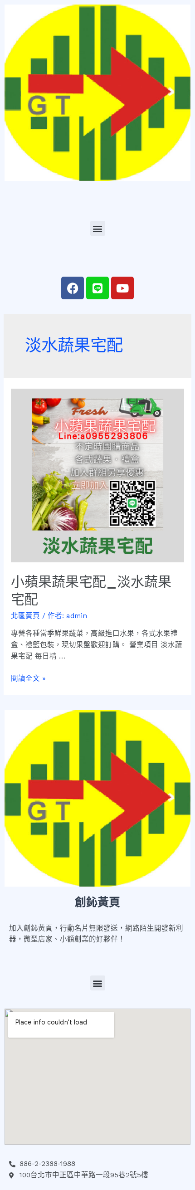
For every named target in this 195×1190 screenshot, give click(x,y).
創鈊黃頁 (97, 902)
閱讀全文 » (28, 678)
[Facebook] (72, 288)
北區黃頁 (25, 616)
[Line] (97, 288)
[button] (97, 228)
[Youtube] (122, 288)
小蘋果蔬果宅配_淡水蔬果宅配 (91, 590)
